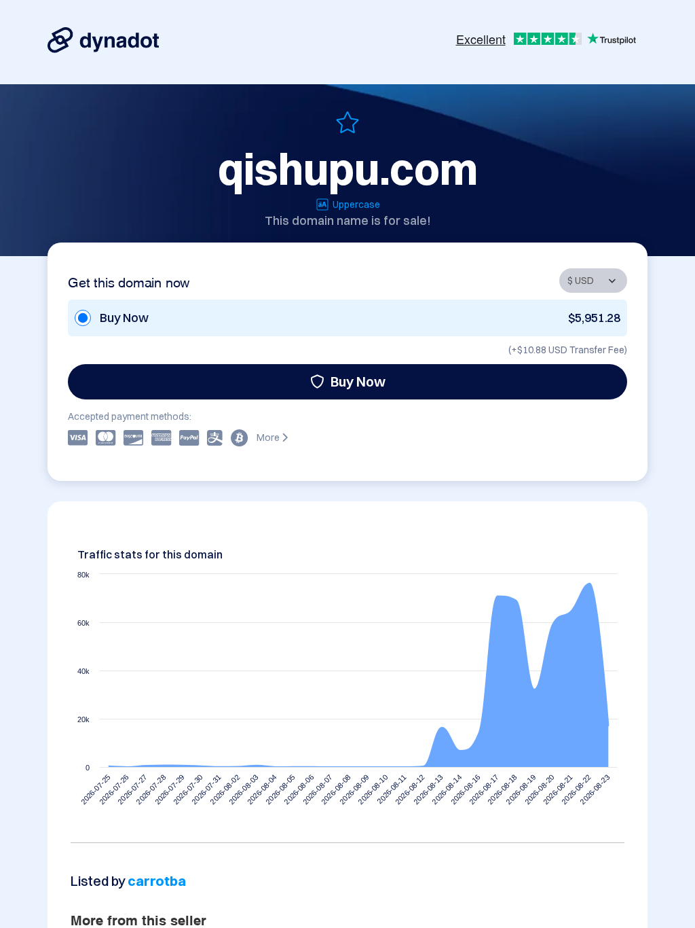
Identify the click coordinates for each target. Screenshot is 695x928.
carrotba (156, 880)
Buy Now (358, 381)
